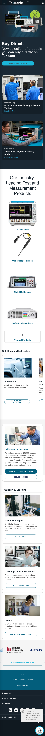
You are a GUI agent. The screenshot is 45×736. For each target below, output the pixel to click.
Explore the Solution (12, 157)
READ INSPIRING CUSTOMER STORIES (22, 663)
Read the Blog (10, 111)
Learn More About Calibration (21, 471)
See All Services (21, 477)
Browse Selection (18, 63)
